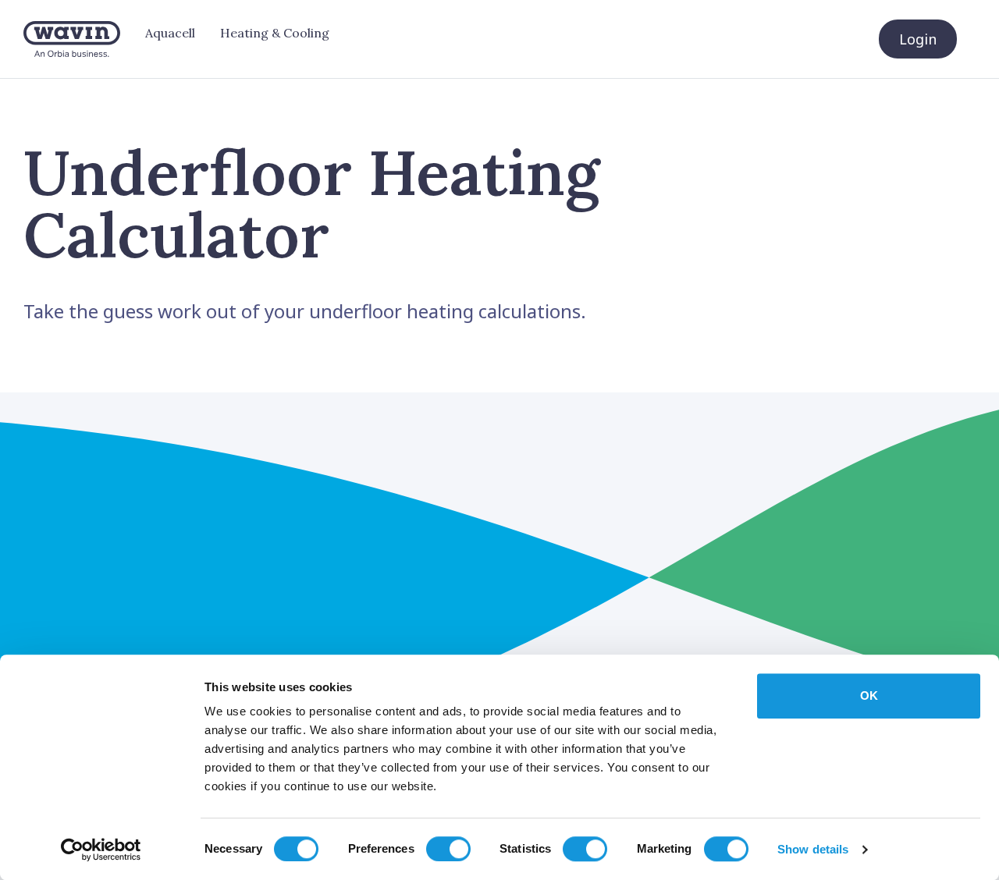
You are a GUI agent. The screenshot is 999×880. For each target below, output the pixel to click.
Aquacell (170, 33)
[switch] (448, 848)
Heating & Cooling (274, 33)
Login (918, 39)
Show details (812, 849)
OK (869, 695)
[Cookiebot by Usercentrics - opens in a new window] (101, 849)
